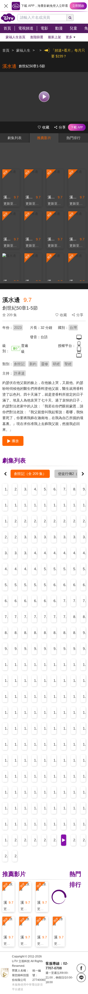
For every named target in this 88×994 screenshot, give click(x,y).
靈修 (44, 364)
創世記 (19, 364)
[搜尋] (70, 17)
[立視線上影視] (8, 17)
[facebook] (81, 968)
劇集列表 (15, 138)
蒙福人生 (23, 50)
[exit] (6, 6)
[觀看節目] (44, 96)
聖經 (68, 364)
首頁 (5, 50)
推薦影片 (44, 138)
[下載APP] (77, 127)
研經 (56, 364)
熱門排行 (73, 138)
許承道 (19, 373)
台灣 (73, 328)
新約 (32, 364)
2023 (18, 328)
